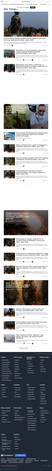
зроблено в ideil (47, 465)
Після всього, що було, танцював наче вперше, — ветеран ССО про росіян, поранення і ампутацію (19, 109)
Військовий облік (19, 419)
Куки (27, 7)
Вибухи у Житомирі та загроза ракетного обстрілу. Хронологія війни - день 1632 (30, 309)
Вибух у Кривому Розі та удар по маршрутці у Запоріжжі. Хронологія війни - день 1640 (31, 145)
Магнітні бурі (44, 401)
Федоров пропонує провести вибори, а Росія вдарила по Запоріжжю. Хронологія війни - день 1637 (18, 216)
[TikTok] (47, 2)
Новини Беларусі (32, 398)
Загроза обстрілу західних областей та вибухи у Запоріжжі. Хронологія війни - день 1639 (32, 158)
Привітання (43, 403)
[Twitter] (43, 1)
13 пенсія (4, 437)
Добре (32, 7)
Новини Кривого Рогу (7, 373)
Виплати (17, 364)
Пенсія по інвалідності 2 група (6, 440)
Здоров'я (17, 384)
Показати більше (24, 348)
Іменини (42, 422)
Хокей (42, 366)
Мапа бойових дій (6, 410)
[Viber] (37, 1)
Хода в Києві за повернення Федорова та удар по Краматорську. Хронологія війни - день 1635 (32, 254)
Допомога (17, 375)
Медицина (17, 369)
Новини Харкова (6, 362)
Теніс (42, 364)
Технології (4, 387)
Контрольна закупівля (32, 4)
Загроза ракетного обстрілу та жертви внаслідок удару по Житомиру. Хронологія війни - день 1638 (30, 172)
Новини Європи (31, 387)
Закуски (17, 448)
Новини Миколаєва (6, 380)
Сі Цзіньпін (30, 416)
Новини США (31, 389)
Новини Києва (5, 360)
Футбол (42, 360)
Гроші (29, 361)
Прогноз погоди (18, 378)
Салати (16, 446)
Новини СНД (31, 394)
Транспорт (30, 363)
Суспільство (18, 357)
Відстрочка (17, 415)
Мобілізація (17, 408)
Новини (3, 357)
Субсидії (17, 366)
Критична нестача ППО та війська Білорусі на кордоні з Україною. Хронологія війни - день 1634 (31, 268)
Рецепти (16, 434)
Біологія (4, 392)
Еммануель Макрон (32, 418)
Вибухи (3, 413)
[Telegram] (39, 1)
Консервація (18, 439)
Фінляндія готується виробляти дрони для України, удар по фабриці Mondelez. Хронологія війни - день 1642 (31, 52)
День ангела (43, 419)
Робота (16, 362)
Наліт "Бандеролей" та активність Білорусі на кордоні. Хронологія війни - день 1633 (18, 285)
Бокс (42, 362)
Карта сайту (4, 462)
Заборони (43, 417)
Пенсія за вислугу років (6, 449)
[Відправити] (16, 2)
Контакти (36, 460)
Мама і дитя (17, 387)
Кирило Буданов (31, 423)
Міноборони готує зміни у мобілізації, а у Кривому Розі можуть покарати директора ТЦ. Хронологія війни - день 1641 (32, 66)
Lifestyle (42, 384)
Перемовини (5, 415)
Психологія (17, 394)
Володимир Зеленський (30, 411)
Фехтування (43, 371)
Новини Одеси (5, 366)
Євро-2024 (43, 369)
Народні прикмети (45, 413)
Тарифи (29, 368)
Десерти (17, 444)
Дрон (3, 394)
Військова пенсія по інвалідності (6, 443)
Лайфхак (43, 398)
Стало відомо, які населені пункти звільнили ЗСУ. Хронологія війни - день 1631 (31, 322)
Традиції (43, 415)
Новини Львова (5, 369)
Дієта (16, 392)
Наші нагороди (28, 460)
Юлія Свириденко (32, 429)
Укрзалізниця (31, 372)
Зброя (3, 417)
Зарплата (17, 360)
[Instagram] (45, 1)
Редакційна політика (31, 458)
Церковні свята (44, 410)
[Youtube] (41, 2)
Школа (16, 371)
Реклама (21, 460)
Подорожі (43, 394)
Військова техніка (6, 422)
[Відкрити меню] (2, 1)
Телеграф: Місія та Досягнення (16, 462)
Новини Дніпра (5, 364)
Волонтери (4, 419)
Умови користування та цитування (9, 460)
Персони (29, 408)
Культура (43, 396)
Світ (28, 384)
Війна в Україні (5, 408)
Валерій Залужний (32, 420)
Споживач (43, 389)
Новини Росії (31, 392)
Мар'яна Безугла (32, 427)
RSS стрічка (28, 462)
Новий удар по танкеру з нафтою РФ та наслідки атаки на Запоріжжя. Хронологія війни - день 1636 (30, 240)
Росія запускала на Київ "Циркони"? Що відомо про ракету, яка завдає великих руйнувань (29, 336)
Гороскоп (43, 387)
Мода (42, 392)
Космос (3, 389)
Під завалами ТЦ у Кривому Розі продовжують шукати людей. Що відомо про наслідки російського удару (32, 134)
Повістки (17, 410)
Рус (50, 1)
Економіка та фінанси (31, 357)
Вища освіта (18, 373)
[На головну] (26, 1)
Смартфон (4, 396)
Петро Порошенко (32, 425)
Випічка (16, 437)
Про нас (3, 458)
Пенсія (3, 434)
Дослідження (18, 396)
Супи (16, 441)
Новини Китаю (31, 396)
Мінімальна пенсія (6, 446)
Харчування (18, 389)
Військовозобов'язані (20, 417)
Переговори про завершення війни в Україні (13, 4)
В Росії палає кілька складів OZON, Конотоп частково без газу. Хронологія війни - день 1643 (25, 39)
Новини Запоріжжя (6, 371)
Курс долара (31, 370)
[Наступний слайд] (50, 4)
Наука (3, 384)
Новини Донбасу (6, 375)
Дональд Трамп (31, 414)
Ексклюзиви (43, 4)
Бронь (16, 413)
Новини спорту (44, 357)
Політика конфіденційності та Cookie (15, 458)
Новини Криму (5, 378)
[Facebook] (35, 1)
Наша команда (44, 460)
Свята (41, 408)
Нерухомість (31, 366)
